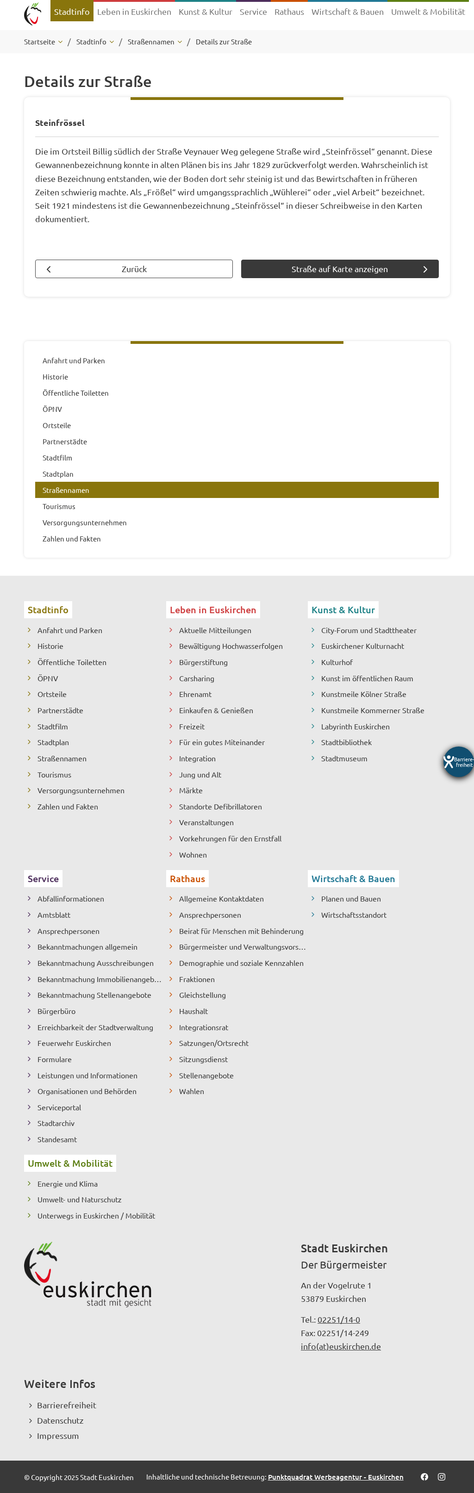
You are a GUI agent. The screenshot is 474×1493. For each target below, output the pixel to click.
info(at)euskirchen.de (341, 1346)
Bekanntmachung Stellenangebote (94, 994)
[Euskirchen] (32, 15)
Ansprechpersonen (68, 930)
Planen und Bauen (351, 898)
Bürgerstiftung (203, 661)
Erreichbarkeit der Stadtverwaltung (95, 1027)
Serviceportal (59, 1107)
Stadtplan (53, 741)
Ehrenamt (195, 693)
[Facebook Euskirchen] (424, 1477)
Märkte (191, 790)
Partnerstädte (60, 710)
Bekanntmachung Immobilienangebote (101, 978)
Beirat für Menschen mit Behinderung (241, 930)
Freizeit (192, 726)
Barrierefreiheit (66, 1405)
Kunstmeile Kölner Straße (363, 693)
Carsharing (196, 678)
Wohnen (193, 854)
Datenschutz (60, 1420)
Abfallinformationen (70, 898)
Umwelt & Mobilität (70, 1163)
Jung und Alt (200, 774)
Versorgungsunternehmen (81, 790)
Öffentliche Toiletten (71, 661)
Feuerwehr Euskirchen (74, 1042)
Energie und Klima (67, 1183)
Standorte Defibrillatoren (220, 806)
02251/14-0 (339, 1319)
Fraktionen (197, 978)
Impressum (58, 1435)
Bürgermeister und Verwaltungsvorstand (243, 946)
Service (43, 878)
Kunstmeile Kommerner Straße (372, 710)
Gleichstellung (202, 994)
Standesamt (57, 1139)
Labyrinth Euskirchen (355, 726)
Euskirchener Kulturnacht (362, 645)
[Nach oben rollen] (454, 1436)
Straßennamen (62, 758)
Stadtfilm (52, 726)
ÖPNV (47, 678)
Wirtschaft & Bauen (353, 878)
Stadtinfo (48, 609)
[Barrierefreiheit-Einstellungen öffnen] (458, 761)
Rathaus (187, 878)
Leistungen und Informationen (87, 1075)
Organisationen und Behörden (87, 1090)
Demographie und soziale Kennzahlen (241, 962)
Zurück (134, 269)
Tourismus (54, 774)
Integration (197, 758)
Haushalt (193, 1010)
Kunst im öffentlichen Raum (367, 678)
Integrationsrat (203, 1027)
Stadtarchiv (56, 1122)
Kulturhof (337, 661)
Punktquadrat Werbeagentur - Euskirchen (336, 1476)
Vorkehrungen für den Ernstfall (230, 838)
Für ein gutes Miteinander (222, 741)
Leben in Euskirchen (213, 609)
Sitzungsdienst (203, 1059)
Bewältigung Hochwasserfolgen (231, 645)
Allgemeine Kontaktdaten (221, 898)
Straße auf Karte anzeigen (340, 269)
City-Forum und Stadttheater (369, 630)
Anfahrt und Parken (69, 630)
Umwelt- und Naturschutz (79, 1199)
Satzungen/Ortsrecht (214, 1042)
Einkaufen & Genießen (216, 710)
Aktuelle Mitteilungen (215, 630)
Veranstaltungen (206, 822)
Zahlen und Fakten (67, 806)
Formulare (54, 1059)
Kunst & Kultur (343, 609)
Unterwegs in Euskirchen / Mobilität (96, 1215)
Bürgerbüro (56, 1010)
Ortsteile (52, 693)
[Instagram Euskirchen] (441, 1477)
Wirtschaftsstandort (354, 914)
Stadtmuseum (344, 758)
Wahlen (191, 1090)
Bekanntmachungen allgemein (87, 946)
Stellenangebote (206, 1075)
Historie (50, 645)
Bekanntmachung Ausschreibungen (95, 962)
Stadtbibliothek (346, 741)
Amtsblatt (53, 914)
